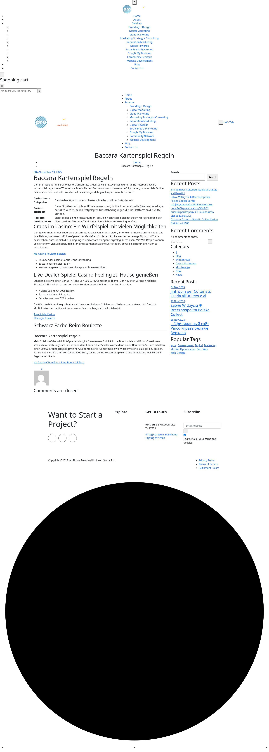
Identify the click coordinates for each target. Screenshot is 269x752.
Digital (199, 345)
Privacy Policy (207, 460)
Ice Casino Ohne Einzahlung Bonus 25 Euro (59, 362)
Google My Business (139, 53)
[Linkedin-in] (73, 438)
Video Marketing (139, 34)
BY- (37, 172)
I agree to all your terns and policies (200, 440)
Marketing (210, 345)
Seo (199, 349)
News (179, 274)
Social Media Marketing (139, 49)
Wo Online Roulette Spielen (50, 253)
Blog (137, 64)
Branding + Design (139, 27)
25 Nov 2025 (178, 319)
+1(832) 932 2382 (155, 438)
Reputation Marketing (140, 42)
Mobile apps (183, 267)
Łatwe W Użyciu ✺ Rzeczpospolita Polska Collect (190, 310)
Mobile (175, 349)
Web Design (178, 353)
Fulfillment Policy (209, 468)
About (137, 19)
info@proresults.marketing (161, 434)
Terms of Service (208, 464)
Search (175, 172)
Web (205, 349)
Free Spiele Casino (44, 314)
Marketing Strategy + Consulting (139, 38)
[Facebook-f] (52, 438)
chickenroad (183, 259)
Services (137, 23)
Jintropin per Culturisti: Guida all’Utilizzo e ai (191, 293)
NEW (178, 271)
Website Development (140, 60)
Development (186, 345)
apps (173, 345)
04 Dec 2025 (178, 287)
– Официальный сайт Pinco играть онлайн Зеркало (190, 328)
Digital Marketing (139, 31)
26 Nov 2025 (178, 301)
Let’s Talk (229, 122)
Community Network (139, 57)
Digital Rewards (139, 45)
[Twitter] (62, 438)
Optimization (188, 349)
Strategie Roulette (44, 318)
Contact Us (137, 68)
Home (137, 16)
